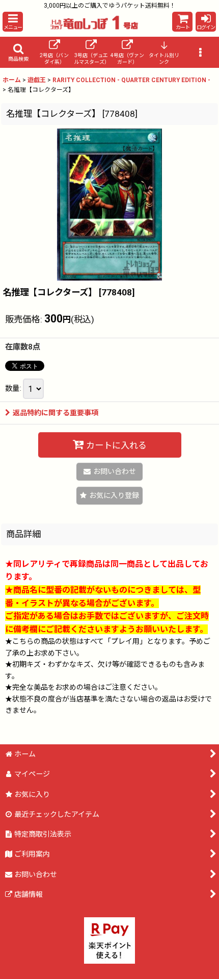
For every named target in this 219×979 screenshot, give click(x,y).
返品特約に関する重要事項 (55, 413)
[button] (13, 22)
